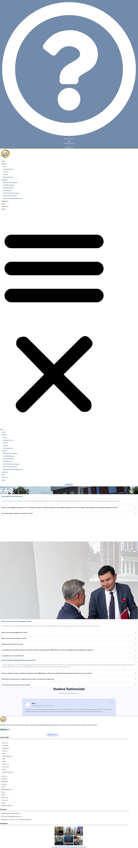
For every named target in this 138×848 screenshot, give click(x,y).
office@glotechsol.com (69, 143)
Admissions (4, 201)
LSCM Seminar (7, 190)
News (3, 204)
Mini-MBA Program (8, 185)
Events (4, 761)
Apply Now (69, 484)
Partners (5, 172)
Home (3, 161)
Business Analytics (8, 188)
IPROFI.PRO (82, 847)
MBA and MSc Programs (10, 182)
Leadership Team (8, 169)
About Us (4, 164)
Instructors (5, 767)
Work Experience (8, 177)
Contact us (4, 206)
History (5, 166)
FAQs (3, 759)
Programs (4, 180)
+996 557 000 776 (69, 148)
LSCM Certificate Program (11, 193)
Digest (3, 209)
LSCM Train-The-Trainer (10, 196)
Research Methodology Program (13, 198)
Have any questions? (69, 138)
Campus (5, 174)
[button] (54, 321)
